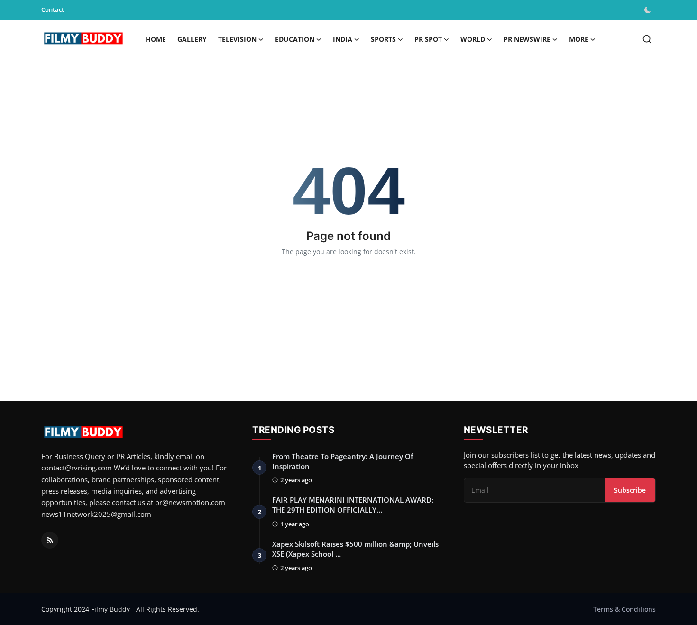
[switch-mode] (649, 10)
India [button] (342, 39)
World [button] (472, 39)
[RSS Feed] (49, 540)
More (578, 39)
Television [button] (237, 39)
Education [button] (294, 39)
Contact (52, 9)
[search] (647, 39)
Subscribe (630, 490)
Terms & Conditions (624, 609)
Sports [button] (383, 39)
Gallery (192, 39)
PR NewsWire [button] (527, 39)
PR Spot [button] (428, 39)
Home (156, 39)
